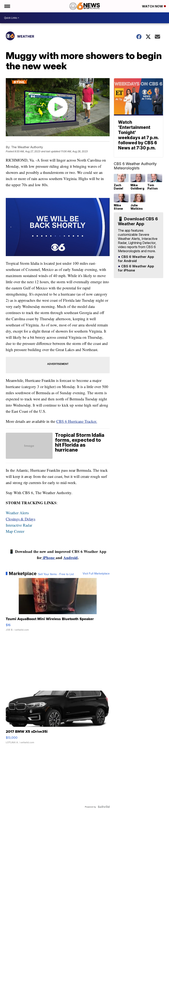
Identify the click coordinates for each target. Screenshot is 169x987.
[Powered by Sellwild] (104, 806)
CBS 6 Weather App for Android (136, 259)
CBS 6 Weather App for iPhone (136, 268)
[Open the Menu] (7, 6)
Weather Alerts (17, 512)
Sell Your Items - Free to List (56, 574)
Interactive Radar (19, 525)
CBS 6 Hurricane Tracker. (76, 421)
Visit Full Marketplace (96, 573)
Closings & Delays (20, 518)
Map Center (15, 531)
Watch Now (153, 6)
